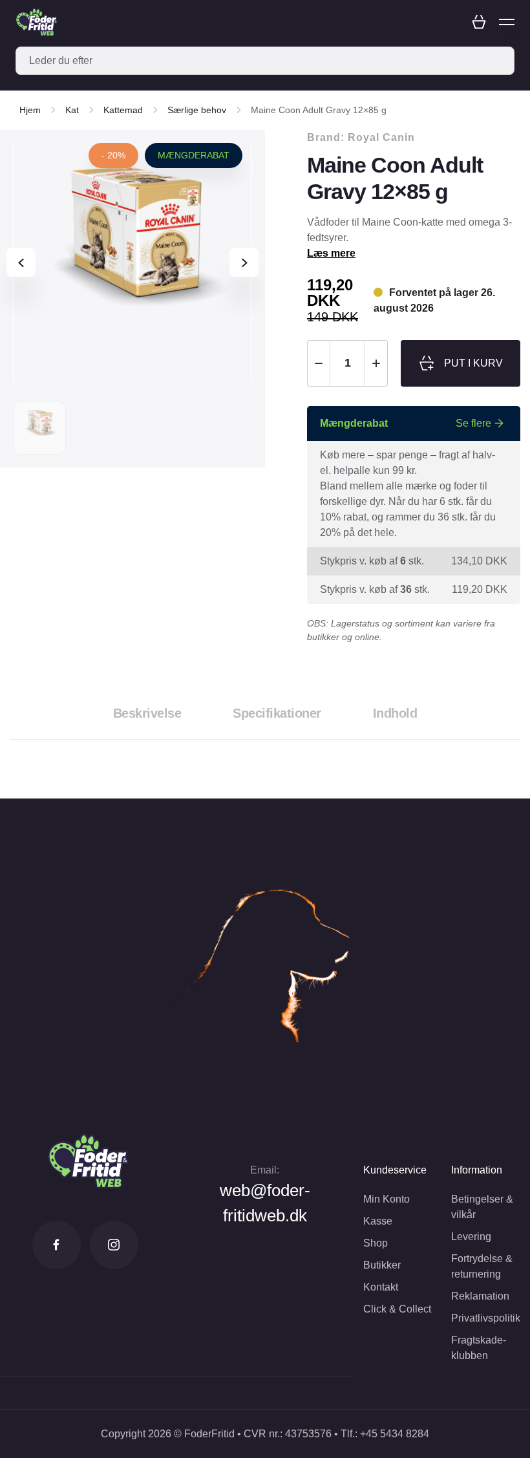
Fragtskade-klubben (478, 1348)
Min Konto (386, 1199)
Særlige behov (196, 110)
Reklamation (480, 1296)
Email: (264, 1169)
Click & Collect (397, 1308)
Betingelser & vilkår (482, 1207)
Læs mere (331, 253)
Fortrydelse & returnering (482, 1266)
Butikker (382, 1265)
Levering (471, 1236)
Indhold (395, 713)
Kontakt (380, 1286)
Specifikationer (277, 713)
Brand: (361, 137)
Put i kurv (473, 363)
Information (476, 1169)
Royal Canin (381, 137)
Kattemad (123, 110)
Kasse (377, 1221)
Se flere (473, 423)
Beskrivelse (147, 713)
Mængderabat (193, 155)
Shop (375, 1243)
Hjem (30, 110)
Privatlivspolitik (485, 1318)
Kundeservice (395, 1169)
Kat (72, 110)
